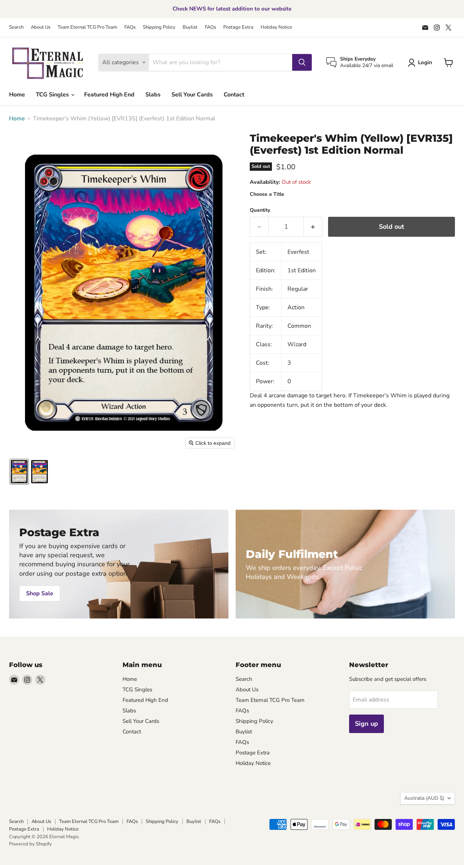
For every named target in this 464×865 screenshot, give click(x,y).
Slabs (153, 95)
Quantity (260, 210)
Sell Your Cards (192, 95)
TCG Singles (53, 95)
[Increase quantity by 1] (313, 227)
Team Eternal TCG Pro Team (87, 27)
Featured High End (109, 95)
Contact (234, 95)
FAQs (130, 27)
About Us (40, 27)
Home (17, 95)
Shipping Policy (159, 27)
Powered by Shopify (30, 844)
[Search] (302, 62)
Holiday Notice (276, 27)
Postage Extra (238, 27)
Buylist (190, 27)
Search (16, 27)
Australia (424, 798)
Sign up (366, 723)
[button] (421, 62)
